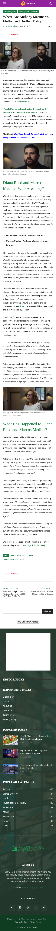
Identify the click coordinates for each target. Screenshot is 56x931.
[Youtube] (44, 908)
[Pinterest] (28, 908)
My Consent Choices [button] (28, 621)
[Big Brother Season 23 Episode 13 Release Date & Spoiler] (10, 753)
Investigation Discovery (28, 11)
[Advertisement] (28, 652)
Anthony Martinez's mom (14, 559)
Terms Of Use (10, 714)
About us (7, 705)
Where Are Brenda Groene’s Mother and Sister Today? (42, 592)
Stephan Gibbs (12, 26)
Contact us (8, 710)
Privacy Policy (9, 719)
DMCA (6, 701)
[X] (36, 908)
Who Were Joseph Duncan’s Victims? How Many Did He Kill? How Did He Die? (14, 593)
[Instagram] (20, 908)
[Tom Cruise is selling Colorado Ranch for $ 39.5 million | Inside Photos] (10, 769)
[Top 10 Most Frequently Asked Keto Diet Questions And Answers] (10, 740)
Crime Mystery (10, 11)
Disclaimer (8, 696)
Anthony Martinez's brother (22, 555)
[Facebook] (12, 908)
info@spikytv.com (34, 887)
